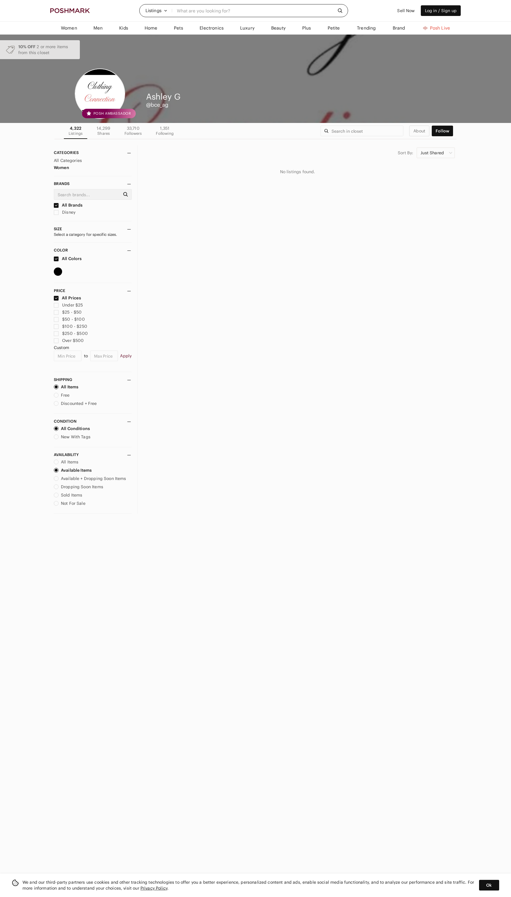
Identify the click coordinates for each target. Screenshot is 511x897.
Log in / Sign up (441, 10)
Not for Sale (73, 503)
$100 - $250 (74, 326)
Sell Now (406, 10)
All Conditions (75, 428)
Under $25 (72, 305)
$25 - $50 (72, 312)
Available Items (76, 470)
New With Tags (75, 436)
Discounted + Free (79, 403)
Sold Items (72, 495)
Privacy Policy (153, 888)
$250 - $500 (75, 333)
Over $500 (73, 340)
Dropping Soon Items (82, 486)
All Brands (72, 205)
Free (65, 395)
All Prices (71, 298)
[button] (156, 11)
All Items (69, 387)
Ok (489, 885)
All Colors (71, 258)
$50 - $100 (73, 319)
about (419, 131)
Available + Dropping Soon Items (93, 478)
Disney (68, 212)
